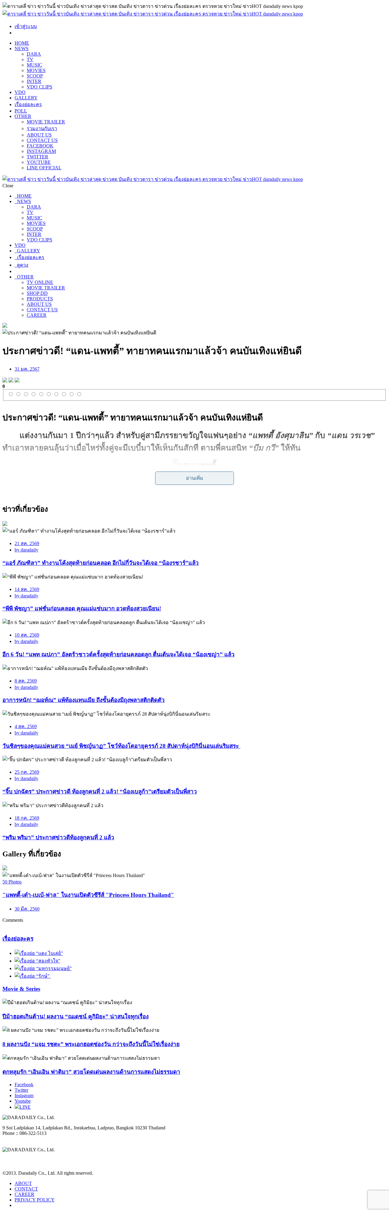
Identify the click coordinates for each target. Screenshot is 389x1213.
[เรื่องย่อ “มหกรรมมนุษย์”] (43, 968)
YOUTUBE (39, 162)
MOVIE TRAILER (46, 121)
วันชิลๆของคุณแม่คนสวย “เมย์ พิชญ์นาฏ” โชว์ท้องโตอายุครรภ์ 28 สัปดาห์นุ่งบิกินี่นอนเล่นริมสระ (121, 746)
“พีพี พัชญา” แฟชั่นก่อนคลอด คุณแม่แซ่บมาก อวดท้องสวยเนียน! (81, 608)
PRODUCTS (40, 298)
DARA (34, 54)
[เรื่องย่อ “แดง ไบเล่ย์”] (39, 953)
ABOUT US (39, 134)
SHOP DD (37, 293)
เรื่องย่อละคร (28, 104)
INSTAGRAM (41, 151)
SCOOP (35, 75)
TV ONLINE (40, 282)
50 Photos (12, 881)
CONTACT (26, 1188)
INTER (34, 81)
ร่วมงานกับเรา (42, 128)
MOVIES (36, 70)
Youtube (23, 1101)
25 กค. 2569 (27, 772)
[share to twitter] (11, 380)
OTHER (23, 116)
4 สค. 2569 (26, 726)
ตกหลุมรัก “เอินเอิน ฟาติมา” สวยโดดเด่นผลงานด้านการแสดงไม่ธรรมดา (91, 1072)
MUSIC (34, 64)
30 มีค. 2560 (27, 908)
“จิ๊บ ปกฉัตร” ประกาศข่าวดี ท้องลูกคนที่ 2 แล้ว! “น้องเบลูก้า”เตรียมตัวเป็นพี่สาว (99, 791)
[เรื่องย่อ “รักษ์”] (33, 976)
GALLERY (26, 97)
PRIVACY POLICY (35, 1199)
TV (30, 59)
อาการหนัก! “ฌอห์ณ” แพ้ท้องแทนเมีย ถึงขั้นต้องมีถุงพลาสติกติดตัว (83, 700)
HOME (22, 43)
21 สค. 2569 (27, 543)
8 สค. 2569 (26, 680)
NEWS (22, 48)
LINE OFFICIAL (44, 167)
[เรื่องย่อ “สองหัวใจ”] (37, 960)
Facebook (24, 1084)
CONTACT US (42, 140)
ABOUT (23, 1183)
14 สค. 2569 (27, 589)
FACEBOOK (40, 145)
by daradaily (26, 549)
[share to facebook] (4, 380)
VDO (20, 92)
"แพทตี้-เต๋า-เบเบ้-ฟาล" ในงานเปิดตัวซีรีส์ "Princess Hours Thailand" (88, 895)
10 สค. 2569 (27, 635)
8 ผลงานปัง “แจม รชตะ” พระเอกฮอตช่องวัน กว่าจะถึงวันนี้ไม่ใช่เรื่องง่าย (91, 1044)
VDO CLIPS (39, 86)
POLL (21, 110)
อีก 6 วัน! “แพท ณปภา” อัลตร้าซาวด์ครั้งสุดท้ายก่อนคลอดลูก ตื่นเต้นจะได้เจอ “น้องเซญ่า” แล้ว (118, 654)
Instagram (24, 1095)
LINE (25, 1107)
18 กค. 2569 (27, 818)
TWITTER (37, 156)
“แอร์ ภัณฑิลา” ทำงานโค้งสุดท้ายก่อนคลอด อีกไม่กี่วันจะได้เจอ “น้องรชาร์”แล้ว (100, 563)
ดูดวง (21, 265)
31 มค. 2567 (27, 369)
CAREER (36, 315)
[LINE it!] (17, 380)
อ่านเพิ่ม (194, 478)
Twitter (21, 1090)
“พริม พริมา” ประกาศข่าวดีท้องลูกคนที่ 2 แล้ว (58, 837)
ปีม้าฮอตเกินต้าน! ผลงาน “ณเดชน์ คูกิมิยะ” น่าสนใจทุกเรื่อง (75, 1016)
